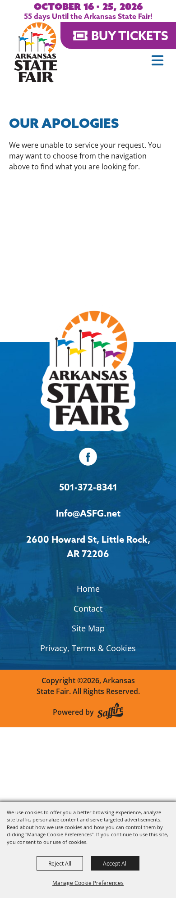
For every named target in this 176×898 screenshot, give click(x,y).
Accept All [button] (115, 863)
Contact (88, 608)
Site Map (88, 628)
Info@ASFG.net (88, 513)
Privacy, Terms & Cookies (88, 648)
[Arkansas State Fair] (35, 52)
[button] (157, 60)
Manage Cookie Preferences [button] (88, 882)
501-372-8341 (88, 487)
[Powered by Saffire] (110, 711)
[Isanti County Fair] (88, 368)
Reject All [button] (59, 863)
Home (88, 588)
